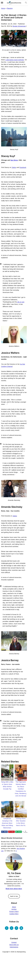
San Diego (14, 160)
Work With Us (14, 944)
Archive (14, 909)
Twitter (14, 167)
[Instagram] (11, 928)
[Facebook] (6, 928)
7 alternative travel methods (14, 60)
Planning (10, 8)
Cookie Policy (14, 914)
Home (3, 8)
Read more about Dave (14, 888)
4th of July (20, 302)
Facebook (23, 167)
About (14, 907)
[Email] (21, 928)
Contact (14, 942)
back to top (14, 896)
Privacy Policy (14, 911)
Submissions (14, 947)
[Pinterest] (16, 928)
